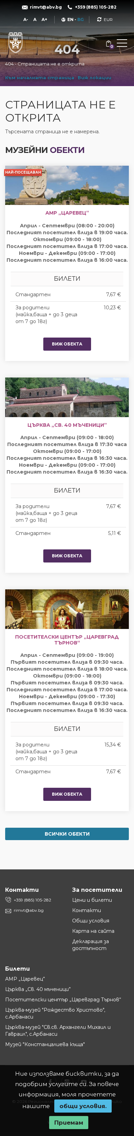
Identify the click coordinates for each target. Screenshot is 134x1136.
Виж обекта (67, 344)
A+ (44, 19)
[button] (122, 44)
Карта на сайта (93, 931)
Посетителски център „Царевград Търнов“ (63, 999)
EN (70, 19)
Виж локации (94, 77)
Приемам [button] (68, 1122)
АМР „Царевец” (25, 979)
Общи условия (90, 921)
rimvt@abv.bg (29, 910)
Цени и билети (92, 900)
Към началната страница (39, 77)
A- (25, 19)
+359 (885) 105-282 (32, 899)
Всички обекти (67, 834)
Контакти (86, 910)
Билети (17, 968)
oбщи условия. (83, 1106)
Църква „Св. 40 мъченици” (38, 989)
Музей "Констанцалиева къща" (45, 1044)
